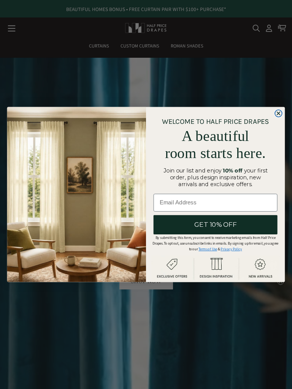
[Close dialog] (278, 113)
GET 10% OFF (215, 225)
